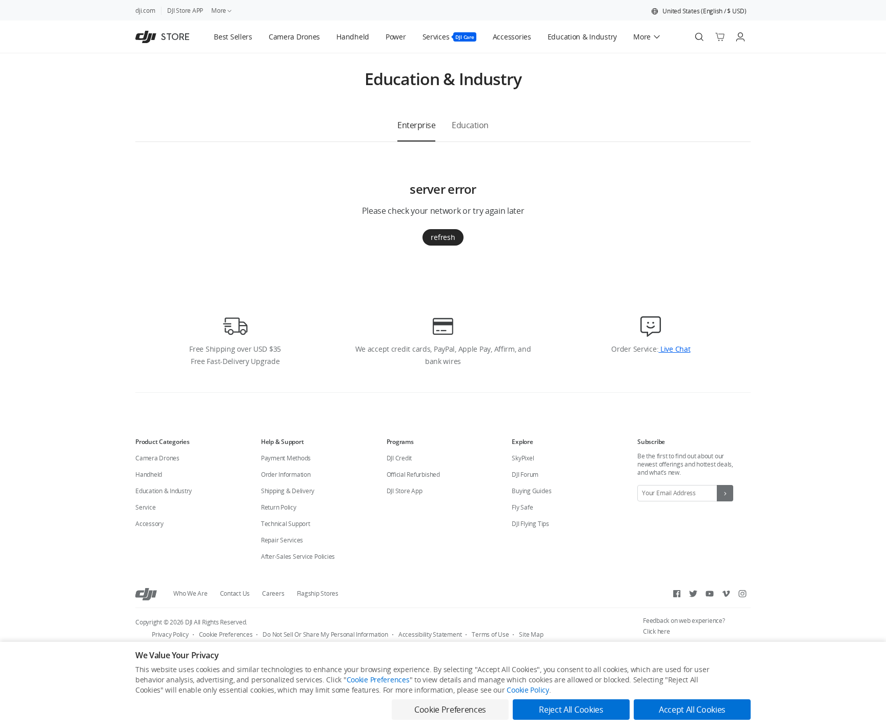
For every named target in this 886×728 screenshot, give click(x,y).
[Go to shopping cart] (720, 37)
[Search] (699, 37)
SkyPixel (523, 458)
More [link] (218, 10)
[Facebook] (677, 593)
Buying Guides (531, 491)
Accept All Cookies (692, 709)
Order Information (286, 474)
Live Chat (674, 349)
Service (145, 507)
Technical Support (285, 523)
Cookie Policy (528, 690)
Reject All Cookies (571, 709)
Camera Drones (157, 458)
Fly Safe (522, 507)
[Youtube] (709, 593)
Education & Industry (163, 491)
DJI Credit (399, 458)
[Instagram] (742, 593)
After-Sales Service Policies (298, 556)
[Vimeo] (726, 593)
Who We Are (190, 593)
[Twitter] (693, 593)
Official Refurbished (413, 474)
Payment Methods (286, 458)
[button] (699, 11)
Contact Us (235, 593)
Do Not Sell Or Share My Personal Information (325, 634)
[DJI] (146, 594)
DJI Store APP (185, 10)
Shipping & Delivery (287, 491)
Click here (656, 631)
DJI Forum (525, 474)
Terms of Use (490, 634)
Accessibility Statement (429, 634)
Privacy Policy (170, 634)
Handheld (148, 474)
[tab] (416, 125)
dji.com (145, 10)
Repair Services (282, 540)
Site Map (531, 634)
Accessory (149, 523)
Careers (273, 593)
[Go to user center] (740, 37)
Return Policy (278, 507)
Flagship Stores (317, 593)
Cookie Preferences (226, 634)
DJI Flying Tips (530, 523)
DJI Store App (404, 491)
